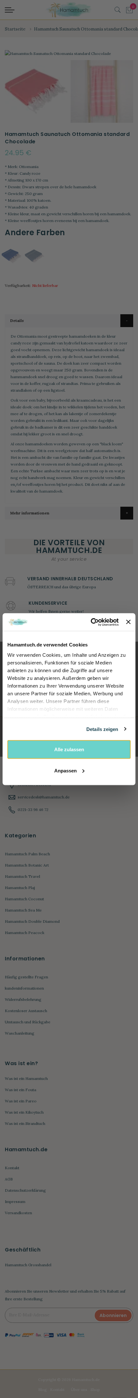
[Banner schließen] (128, 622)
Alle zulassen (69, 749)
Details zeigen (102, 729)
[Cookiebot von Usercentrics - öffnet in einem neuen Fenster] (91, 622)
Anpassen (65, 770)
